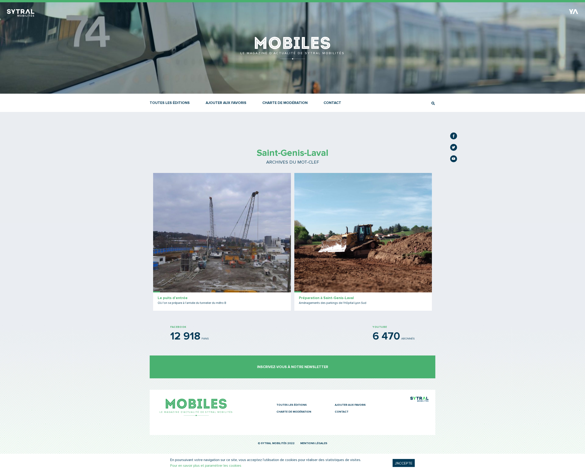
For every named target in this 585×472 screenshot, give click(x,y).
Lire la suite (222, 242)
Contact (332, 103)
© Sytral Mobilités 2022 (276, 443)
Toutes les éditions (170, 103)
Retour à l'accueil (292, 57)
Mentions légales (313, 443)
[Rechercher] (433, 103)
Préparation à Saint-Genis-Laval (326, 298)
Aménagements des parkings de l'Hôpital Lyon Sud (332, 303)
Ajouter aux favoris (226, 103)
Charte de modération (285, 103)
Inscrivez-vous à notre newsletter (292, 367)
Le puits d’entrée (173, 298)
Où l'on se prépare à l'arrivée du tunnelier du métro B (192, 303)
